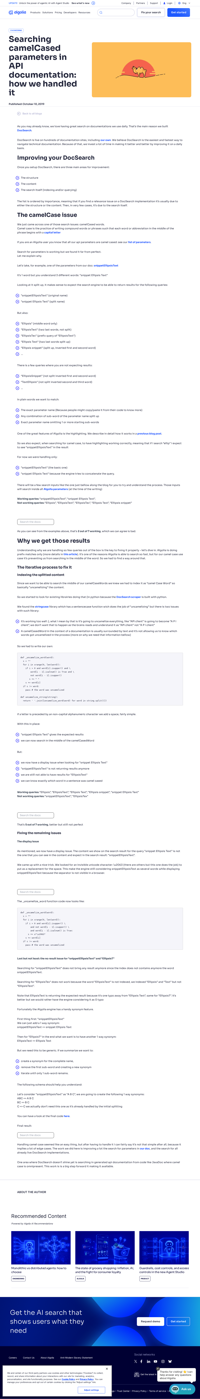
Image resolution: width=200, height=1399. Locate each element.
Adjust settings (91, 1390)
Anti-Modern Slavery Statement (76, 1357)
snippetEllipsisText (106, 265)
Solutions (47, 12)
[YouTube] (155, 1362)
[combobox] (35, 522)
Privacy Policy (139, 1391)
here (67, 1116)
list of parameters (139, 242)
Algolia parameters (56, 489)
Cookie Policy (68, 1379)
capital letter (52, 232)
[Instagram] (163, 1362)
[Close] (106, 1368)
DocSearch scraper (128, 597)
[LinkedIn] (148, 1362)
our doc (145, 1148)
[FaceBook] (142, 1362)
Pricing (58, 12)
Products (35, 12)
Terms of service (157, 1391)
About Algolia (47, 1357)
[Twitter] (135, 1362)
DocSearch (24, 130)
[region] (57, 1381)
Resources (84, 12)
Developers (70, 12)
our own (105, 140)
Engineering (16, 30)
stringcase (42, 606)
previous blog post (149, 433)
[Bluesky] (170, 1362)
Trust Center (123, 1391)
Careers (13, 1357)
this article (70, 554)
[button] (177, 1374)
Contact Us (28, 1357)
